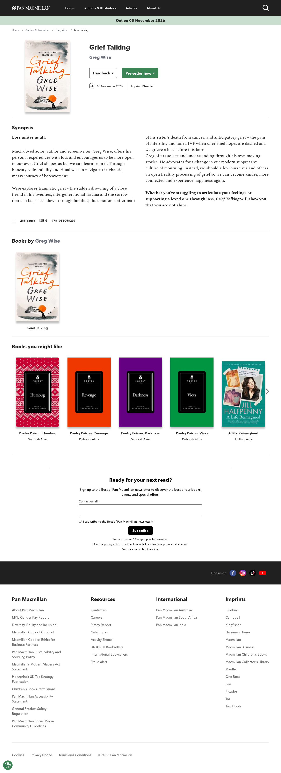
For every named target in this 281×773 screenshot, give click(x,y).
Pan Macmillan (29, 599)
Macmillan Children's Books (246, 654)
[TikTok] (252, 573)
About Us (153, 8)
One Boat (232, 677)
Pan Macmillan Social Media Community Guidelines (33, 723)
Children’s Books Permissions (33, 689)
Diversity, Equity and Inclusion (34, 625)
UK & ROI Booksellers (107, 647)
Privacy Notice (41, 755)
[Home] (31, 8)
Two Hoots (233, 706)
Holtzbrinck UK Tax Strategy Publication (32, 679)
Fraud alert (99, 662)
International (171, 599)
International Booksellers (109, 654)
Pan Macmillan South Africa (176, 617)
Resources (103, 599)
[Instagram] (242, 573)
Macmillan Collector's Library (247, 662)
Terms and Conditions (75, 755)
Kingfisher (233, 625)
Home (15, 29)
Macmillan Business (239, 647)
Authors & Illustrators (100, 8)
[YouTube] (262, 573)
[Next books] (267, 391)
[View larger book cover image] (47, 76)
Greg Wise (61, 29)
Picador (231, 691)
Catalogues (99, 632)
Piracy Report (101, 625)
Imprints (235, 599)
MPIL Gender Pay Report (30, 617)
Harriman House (237, 632)
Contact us (99, 610)
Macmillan (233, 640)
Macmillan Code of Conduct (33, 632)
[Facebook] (233, 573)
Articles (131, 8)
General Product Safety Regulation (29, 711)
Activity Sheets (101, 640)
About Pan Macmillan (28, 610)
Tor (227, 699)
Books (69, 8)
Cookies (18, 755)
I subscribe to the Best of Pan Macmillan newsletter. (118, 521)
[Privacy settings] (8, 765)
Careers (96, 617)
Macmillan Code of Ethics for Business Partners (33, 642)
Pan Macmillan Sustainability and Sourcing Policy (36, 654)
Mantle (230, 669)
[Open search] (265, 8)
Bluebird (231, 610)
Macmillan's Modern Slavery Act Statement (36, 666)
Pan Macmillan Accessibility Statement (32, 698)
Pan (228, 684)
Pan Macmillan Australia (174, 610)
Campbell (232, 617)
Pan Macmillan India (171, 625)
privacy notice (112, 544)
